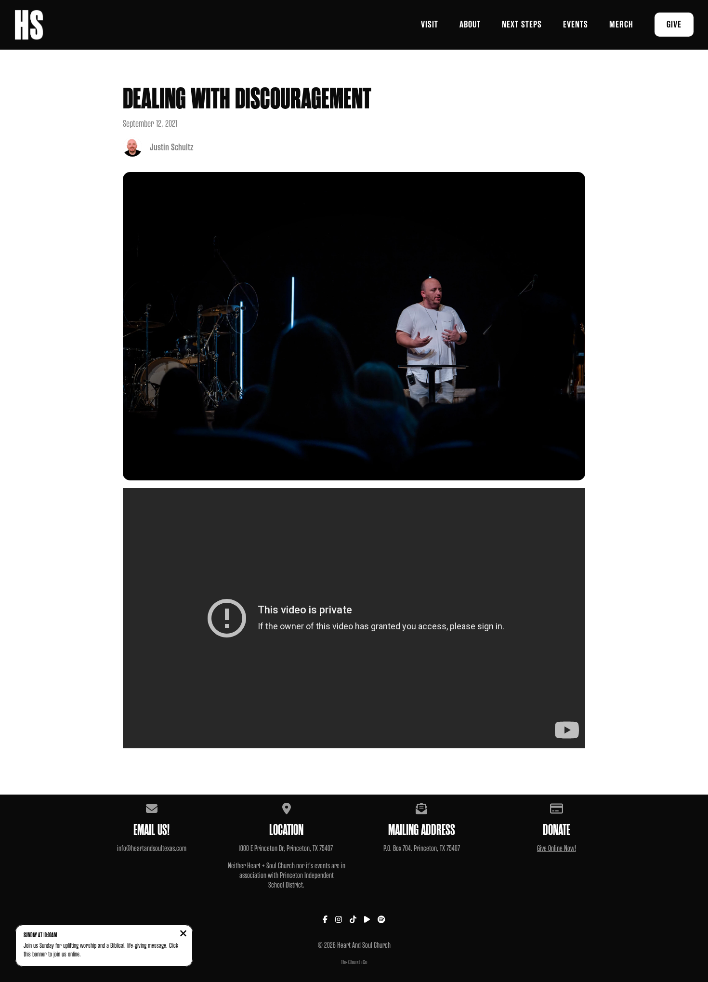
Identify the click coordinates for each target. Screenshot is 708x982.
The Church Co (354, 962)
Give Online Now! (556, 848)
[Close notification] (183, 934)
